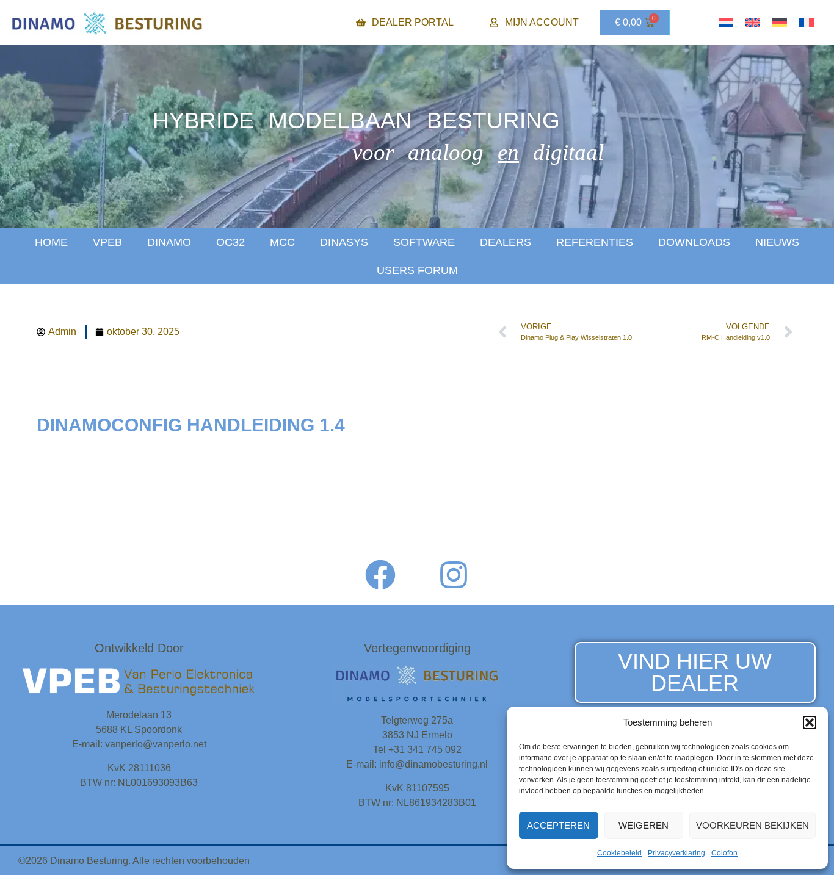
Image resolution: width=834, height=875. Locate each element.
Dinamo (169, 242)
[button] (809, 722)
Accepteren (558, 825)
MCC (282, 242)
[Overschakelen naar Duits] (779, 22)
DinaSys (344, 242)
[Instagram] (453, 574)
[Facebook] (380, 574)
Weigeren (643, 825)
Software (424, 242)
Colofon (724, 853)
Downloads (694, 242)
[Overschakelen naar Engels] (752, 22)
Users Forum (417, 270)
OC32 (230, 242)
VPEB (107, 242)
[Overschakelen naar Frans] (806, 22)
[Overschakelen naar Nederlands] (726, 22)
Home (51, 242)
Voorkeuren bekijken (752, 825)
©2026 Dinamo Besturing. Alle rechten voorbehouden (134, 860)
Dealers (505, 242)
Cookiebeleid (619, 853)
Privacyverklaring (676, 853)
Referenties (594, 242)
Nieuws (777, 242)
